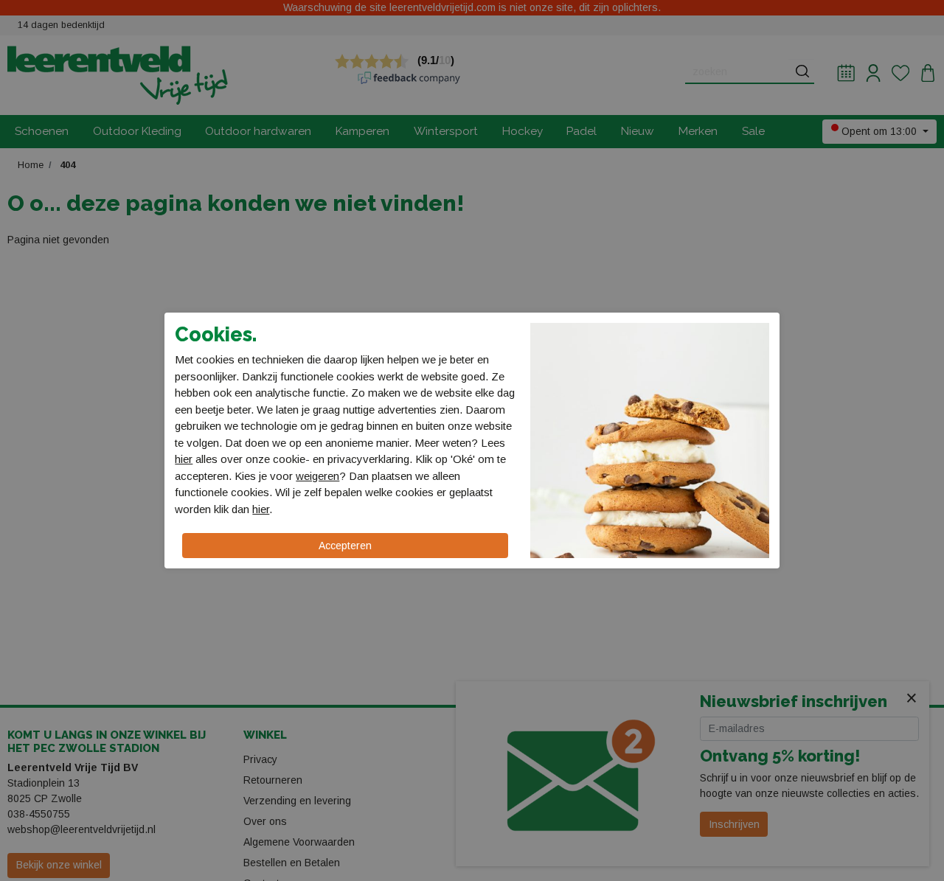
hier (183, 459)
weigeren (317, 476)
